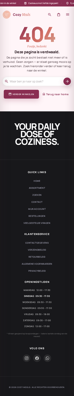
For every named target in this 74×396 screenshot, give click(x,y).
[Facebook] (37, 358)
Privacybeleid (37, 270)
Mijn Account (37, 209)
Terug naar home (55, 94)
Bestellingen (37, 216)
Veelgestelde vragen (37, 223)
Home (37, 180)
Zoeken (37, 194)
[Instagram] (26, 358)
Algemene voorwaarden (37, 263)
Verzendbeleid (37, 249)
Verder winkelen (21, 94)
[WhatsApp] (47, 358)
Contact (37, 201)
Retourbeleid (37, 256)
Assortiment (37, 187)
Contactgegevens (37, 242)
